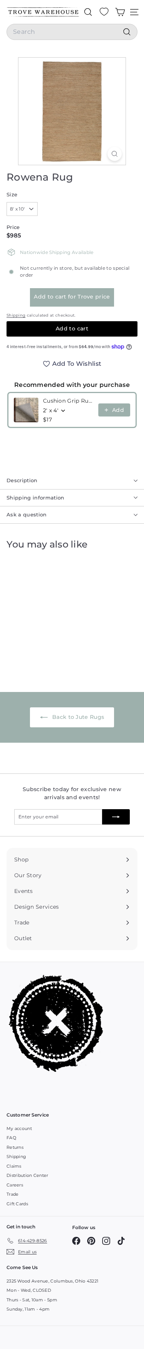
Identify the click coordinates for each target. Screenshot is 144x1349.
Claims (14, 1166)
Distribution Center (27, 1175)
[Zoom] (115, 154)
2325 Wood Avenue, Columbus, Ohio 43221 (52, 1281)
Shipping (16, 315)
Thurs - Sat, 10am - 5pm (32, 1300)
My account (19, 1128)
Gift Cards (17, 1203)
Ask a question (27, 514)
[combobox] (72, 32)
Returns (15, 1147)
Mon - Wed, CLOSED (29, 1290)
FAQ (11, 1137)
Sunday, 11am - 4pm (28, 1309)
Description (22, 480)
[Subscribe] (116, 817)
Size (12, 194)
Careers (15, 1185)
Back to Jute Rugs (77, 716)
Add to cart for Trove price (72, 296)
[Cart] (120, 11)
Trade (13, 1194)
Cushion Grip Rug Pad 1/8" (68, 400)
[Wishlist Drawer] (104, 12)
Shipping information (36, 497)
